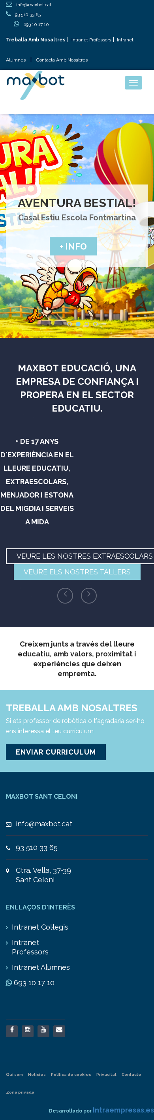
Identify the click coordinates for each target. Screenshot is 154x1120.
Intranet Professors (91, 40)
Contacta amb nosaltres (62, 60)
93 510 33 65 (37, 847)
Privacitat (106, 1074)
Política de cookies (71, 1074)
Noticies (37, 1074)
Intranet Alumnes (41, 967)
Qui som (14, 1074)
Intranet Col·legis (40, 927)
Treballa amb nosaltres (36, 40)
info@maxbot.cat (44, 824)
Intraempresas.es (123, 1110)
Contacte (131, 1074)
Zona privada (20, 1092)
